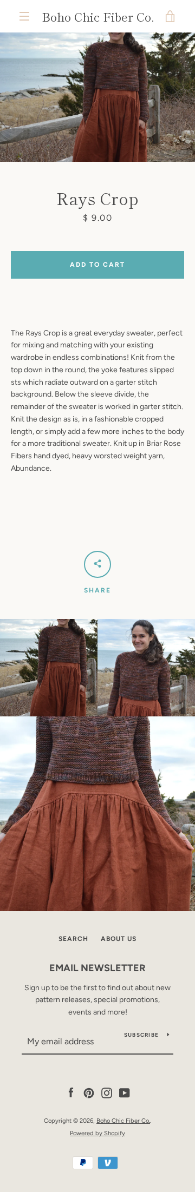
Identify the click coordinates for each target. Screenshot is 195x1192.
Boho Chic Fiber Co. (98, 16)
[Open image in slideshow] (97, 97)
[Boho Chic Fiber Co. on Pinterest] (88, 1092)
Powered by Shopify (97, 1133)
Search (73, 939)
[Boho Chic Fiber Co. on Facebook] (71, 1092)
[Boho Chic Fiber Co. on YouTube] (124, 1092)
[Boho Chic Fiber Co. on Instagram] (106, 1092)
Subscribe (141, 1034)
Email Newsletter (97, 968)
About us (118, 939)
